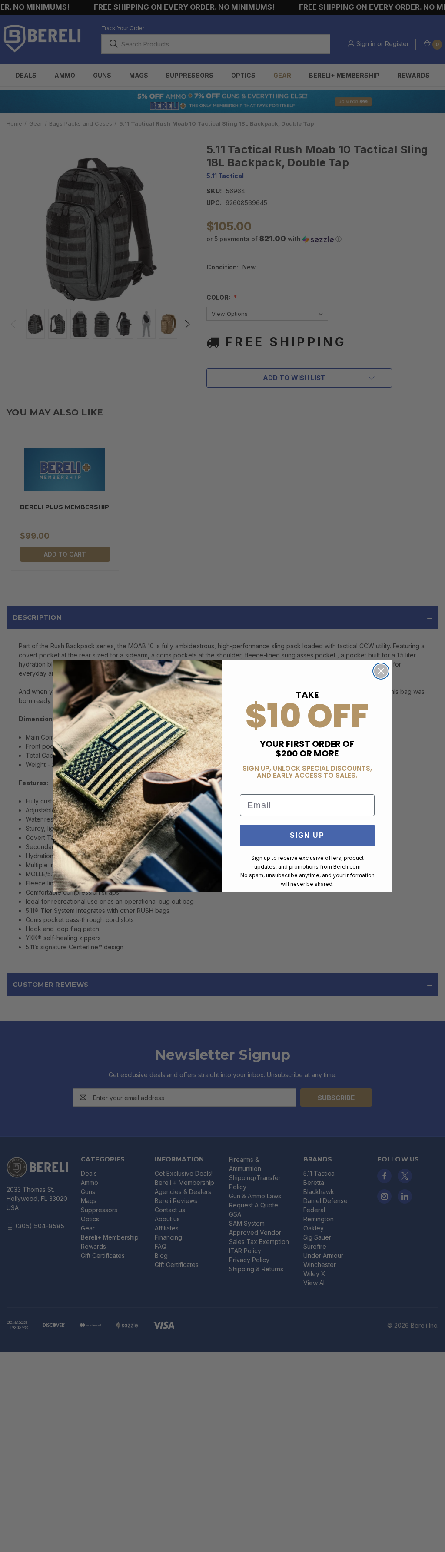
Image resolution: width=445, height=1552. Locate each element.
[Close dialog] (381, 671)
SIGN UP (307, 835)
